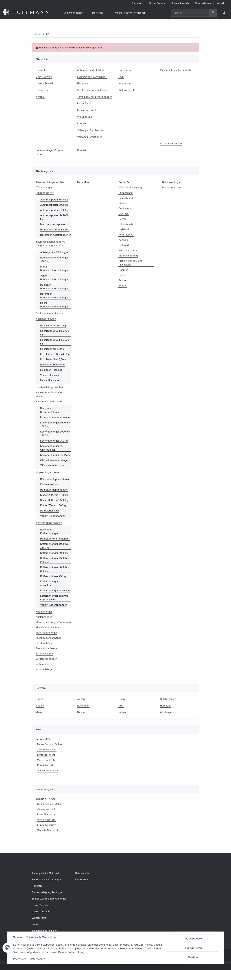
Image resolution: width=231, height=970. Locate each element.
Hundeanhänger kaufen (49, 387)
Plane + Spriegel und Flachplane (130, 262)
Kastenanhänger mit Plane (55, 454)
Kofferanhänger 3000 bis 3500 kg (54, 569)
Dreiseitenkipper (49, 484)
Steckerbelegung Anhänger (92, 90)
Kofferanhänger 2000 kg (54, 552)
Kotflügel (123, 239)
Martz (39, 712)
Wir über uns (84, 116)
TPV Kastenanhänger (52, 465)
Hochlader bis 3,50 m (52, 348)
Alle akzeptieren (193, 938)
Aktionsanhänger (171, 182)
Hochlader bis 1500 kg (53, 325)
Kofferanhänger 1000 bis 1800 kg (54, 545)
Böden (122, 203)
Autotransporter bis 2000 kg (54, 217)
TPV (121, 705)
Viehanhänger (44, 664)
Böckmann (83, 705)
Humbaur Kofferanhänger (54, 538)
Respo (81, 712)
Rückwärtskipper (49, 510)
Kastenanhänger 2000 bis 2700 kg (55, 433)
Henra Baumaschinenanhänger (54, 304)
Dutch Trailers (168, 698)
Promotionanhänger (47, 648)
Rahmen (123, 269)
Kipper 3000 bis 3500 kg (54, 500)
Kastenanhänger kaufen (49, 401)
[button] (224, 13)
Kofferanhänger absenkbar (49, 583)
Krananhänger (44, 611)
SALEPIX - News (45, 798)
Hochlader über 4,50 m (53, 359)
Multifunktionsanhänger (49, 637)
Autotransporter (45, 192)
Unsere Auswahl (180, 3)
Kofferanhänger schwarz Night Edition (54, 597)
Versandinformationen (89, 136)
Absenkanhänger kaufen (50, 182)
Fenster (123, 218)
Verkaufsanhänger (46, 658)
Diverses (123, 213)
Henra (122, 698)
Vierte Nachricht (46, 760)
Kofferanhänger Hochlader (55, 590)
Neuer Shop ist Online (49, 744)
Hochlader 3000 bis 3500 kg (54, 341)
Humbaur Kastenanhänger (55, 417)
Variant (123, 712)
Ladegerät (124, 245)
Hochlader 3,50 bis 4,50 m (55, 354)
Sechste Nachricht (47, 770)
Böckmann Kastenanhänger (49, 410)
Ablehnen (193, 957)
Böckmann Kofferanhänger (49, 531)
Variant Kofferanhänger (53, 604)
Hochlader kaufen (46, 318)
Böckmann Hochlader (52, 364)
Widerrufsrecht (127, 90)
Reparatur (137, 3)
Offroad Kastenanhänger (54, 460)
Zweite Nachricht (46, 749)
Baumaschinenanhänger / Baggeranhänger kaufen (50, 243)
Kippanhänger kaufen (48, 472)
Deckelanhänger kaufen (49, 313)
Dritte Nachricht (46, 754)
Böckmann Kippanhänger (54, 479)
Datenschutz (37, 958)
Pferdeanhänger (45, 643)
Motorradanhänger (46, 632)
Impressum (19, 958)
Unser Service (157, 3)
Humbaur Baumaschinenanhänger (54, 286)
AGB (121, 76)
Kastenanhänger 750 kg (54, 440)
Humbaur (165, 705)
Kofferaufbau (126, 234)
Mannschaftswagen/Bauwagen (53, 622)
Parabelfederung (128, 255)
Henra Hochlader (50, 380)
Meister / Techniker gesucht (130, 12)
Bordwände (125, 208)
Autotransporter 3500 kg (54, 199)
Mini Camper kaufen (47, 627)
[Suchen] (213, 13)
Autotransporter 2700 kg (54, 210)
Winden (123, 285)
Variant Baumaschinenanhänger (54, 277)
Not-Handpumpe (128, 250)
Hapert (39, 698)
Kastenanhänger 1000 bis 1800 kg (55, 424)
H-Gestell (124, 229)
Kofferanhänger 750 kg (53, 576)
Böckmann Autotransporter (55, 234)
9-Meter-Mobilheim (171, 143)
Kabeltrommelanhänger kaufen (49, 394)
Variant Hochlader (50, 375)
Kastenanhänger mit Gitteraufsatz (51, 447)
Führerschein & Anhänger (91, 76)
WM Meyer (166, 712)
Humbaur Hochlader (51, 369)
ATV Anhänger (44, 187)
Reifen (122, 275)
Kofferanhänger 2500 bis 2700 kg (54, 560)
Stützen (123, 280)
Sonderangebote (171, 187)
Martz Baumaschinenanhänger (54, 268)
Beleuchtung (126, 197)
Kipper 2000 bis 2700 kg (54, 494)
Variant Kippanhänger (52, 515)
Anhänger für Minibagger (54, 252)
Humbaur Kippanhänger (54, 489)
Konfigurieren (193, 947)
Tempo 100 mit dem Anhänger (94, 96)
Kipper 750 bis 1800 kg (53, 505)
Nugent (40, 705)
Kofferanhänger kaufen (49, 522)
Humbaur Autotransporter (54, 229)
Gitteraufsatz (126, 224)
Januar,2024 (43, 739)
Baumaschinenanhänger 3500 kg (54, 259)
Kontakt (221, 3)
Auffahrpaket (126, 192)
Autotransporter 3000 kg (54, 204)
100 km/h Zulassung (130, 187)
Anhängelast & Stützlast (90, 69)
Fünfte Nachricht (46, 765)
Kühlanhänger (44, 616)
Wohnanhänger (44, 669)
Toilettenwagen (44, 653)
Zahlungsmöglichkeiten (90, 130)
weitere (81, 698)
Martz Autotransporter (52, 224)
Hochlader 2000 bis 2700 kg (54, 332)
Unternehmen (203, 3)
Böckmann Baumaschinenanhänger (54, 295)
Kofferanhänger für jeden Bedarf (50, 152)
